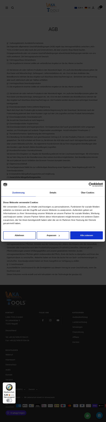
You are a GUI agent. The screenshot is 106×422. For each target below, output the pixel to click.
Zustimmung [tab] (18, 192)
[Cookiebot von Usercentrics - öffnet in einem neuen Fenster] (91, 184)
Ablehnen (19, 235)
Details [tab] (53, 192)
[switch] (9, 400)
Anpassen (51, 235)
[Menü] (14, 384)
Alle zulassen (86, 235)
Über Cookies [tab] (87, 192)
